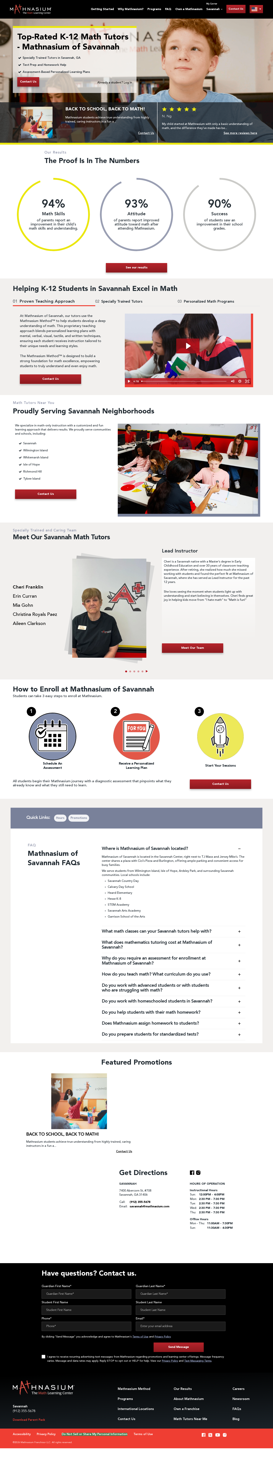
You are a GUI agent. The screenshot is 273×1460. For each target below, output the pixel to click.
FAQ (168, 9)
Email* (140, 1318)
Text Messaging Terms (198, 1361)
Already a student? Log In (114, 82)
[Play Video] (128, 381)
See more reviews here (240, 133)
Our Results (183, 1389)
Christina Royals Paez (35, 615)
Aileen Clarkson (29, 624)
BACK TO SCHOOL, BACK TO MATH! (62, 1134)
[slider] (184, 381)
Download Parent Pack (29, 1420)
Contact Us (236, 9)
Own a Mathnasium (188, 9)
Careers (239, 1389)
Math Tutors (190, 1419)
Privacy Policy (163, 1336)
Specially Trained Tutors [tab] (118, 302)
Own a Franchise (186, 1409)
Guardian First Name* (57, 1286)
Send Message (178, 1347)
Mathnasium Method (134, 1389)
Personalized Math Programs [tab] (206, 302)
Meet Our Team (192, 648)
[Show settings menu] (239, 381)
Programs (154, 9)
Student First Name (55, 1302)
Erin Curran (25, 596)
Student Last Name (149, 1302)
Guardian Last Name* (150, 1286)
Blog (236, 1419)
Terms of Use (140, 1336)
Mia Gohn (23, 606)
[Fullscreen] (247, 381)
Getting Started (102, 9)
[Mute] (232, 381)
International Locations (136, 1409)
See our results (136, 267)
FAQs (237, 1409)
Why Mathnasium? (131, 9)
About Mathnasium (189, 1399)
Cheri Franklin (28, 587)
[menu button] (256, 9)
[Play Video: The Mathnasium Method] (187, 346)
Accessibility (22, 1434)
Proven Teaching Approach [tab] (44, 301)
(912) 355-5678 (24, 1411)
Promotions (79, 818)
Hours (60, 818)
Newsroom (241, 1399)
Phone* (47, 1318)
